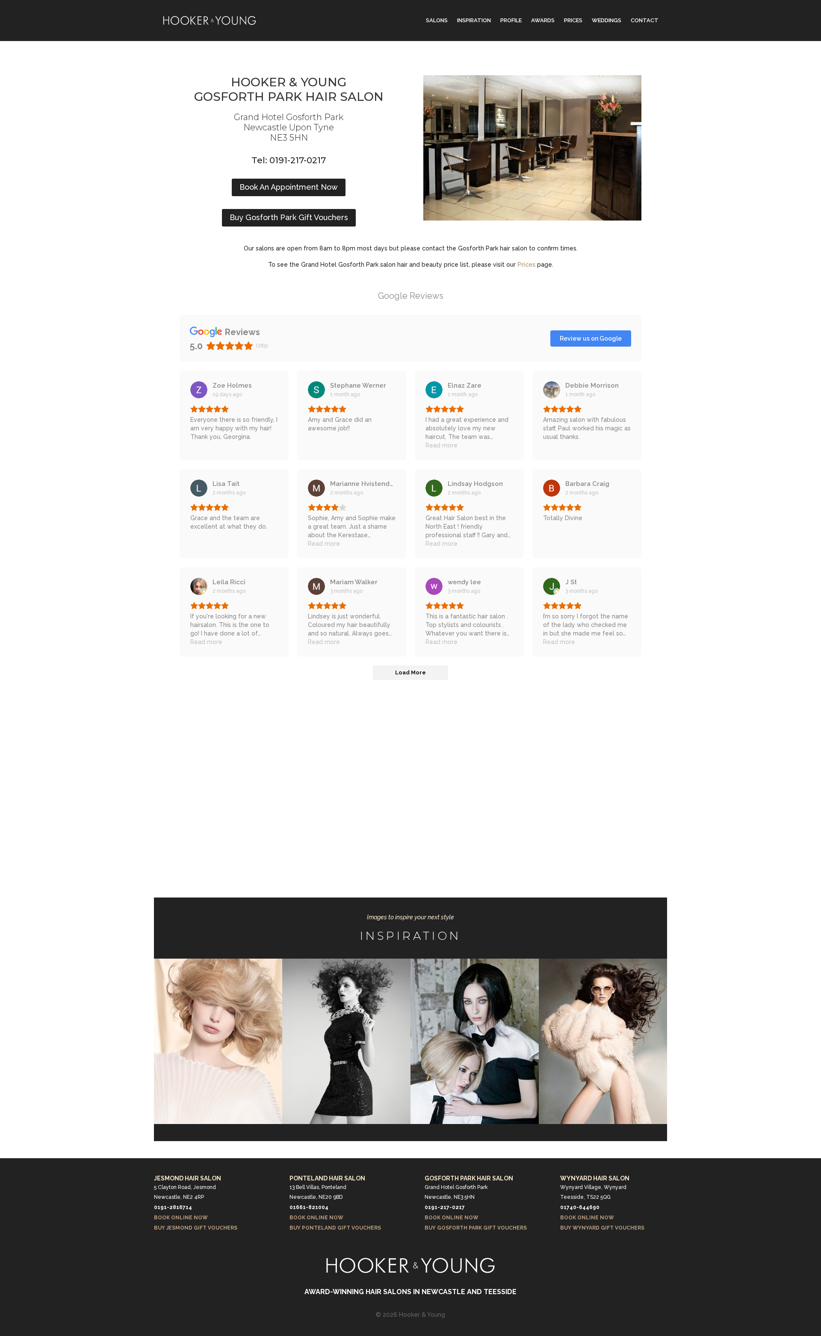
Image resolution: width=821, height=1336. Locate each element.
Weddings (606, 20)
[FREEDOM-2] (346, 1121)
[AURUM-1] (603, 1121)
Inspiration (474, 20)
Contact (645, 20)
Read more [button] (441, 445)
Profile (511, 20)
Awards (543, 20)
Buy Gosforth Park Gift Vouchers (289, 217)
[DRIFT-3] (218, 1121)
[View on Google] (198, 389)
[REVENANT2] (474, 1121)
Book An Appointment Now (288, 186)
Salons (437, 20)
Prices (573, 20)
